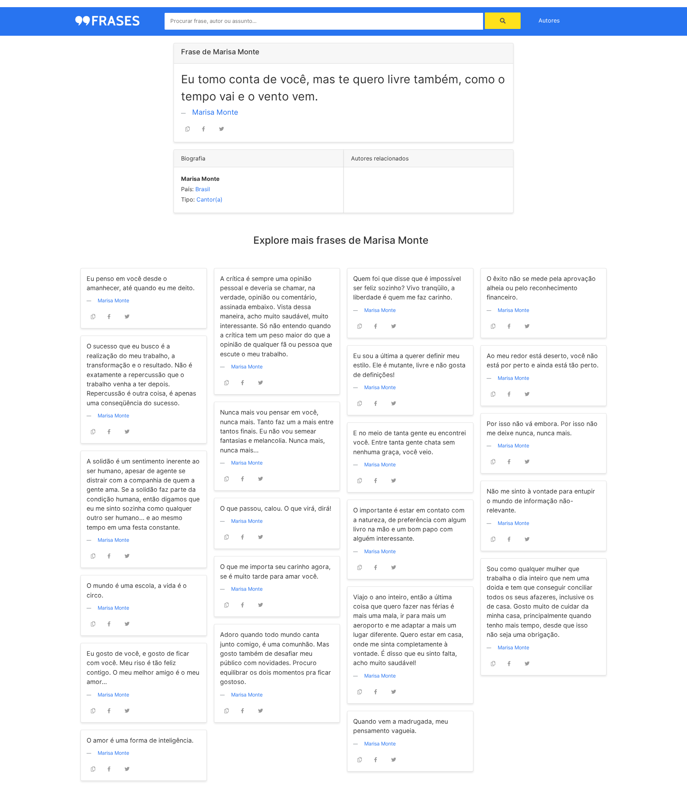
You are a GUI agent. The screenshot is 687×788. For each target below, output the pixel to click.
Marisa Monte (215, 112)
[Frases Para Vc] (107, 20)
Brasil (202, 189)
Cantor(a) (209, 199)
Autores (549, 20)
